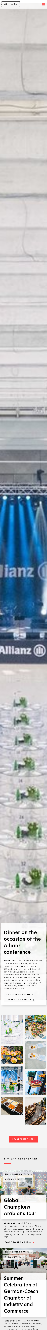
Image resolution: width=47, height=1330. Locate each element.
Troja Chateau (13, 1257)
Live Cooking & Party (18, 995)
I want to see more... (17, 1242)
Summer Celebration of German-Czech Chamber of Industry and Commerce (21, 1294)
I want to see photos (23, 1139)
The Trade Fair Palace (19, 1000)
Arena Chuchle (13, 1179)
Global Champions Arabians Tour (20, 1207)
